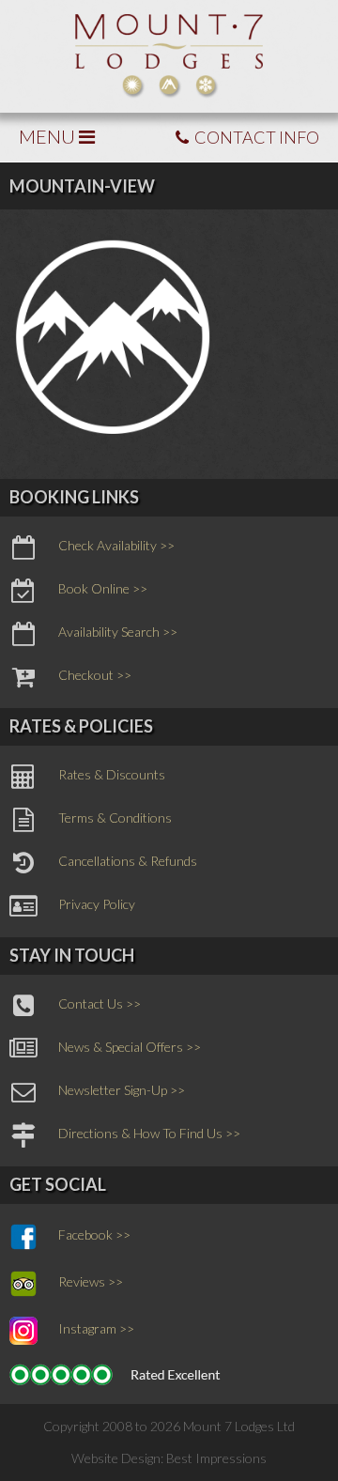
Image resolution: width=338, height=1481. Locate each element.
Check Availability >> (116, 546)
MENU (49, 136)
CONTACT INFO (255, 137)
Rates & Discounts (111, 775)
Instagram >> (96, 1329)
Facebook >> (94, 1235)
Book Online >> (102, 589)
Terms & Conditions (115, 818)
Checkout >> (94, 676)
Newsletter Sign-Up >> (121, 1091)
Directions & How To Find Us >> (149, 1134)
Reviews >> (90, 1282)
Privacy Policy (96, 905)
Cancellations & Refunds (127, 862)
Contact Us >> (99, 1004)
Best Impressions (216, 1458)
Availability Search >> (117, 632)
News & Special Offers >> (129, 1048)
